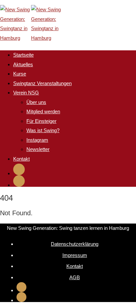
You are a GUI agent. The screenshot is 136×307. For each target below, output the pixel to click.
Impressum (74, 255)
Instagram (37, 140)
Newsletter (38, 149)
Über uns (36, 102)
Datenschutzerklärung (74, 244)
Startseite (23, 55)
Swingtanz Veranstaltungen (42, 83)
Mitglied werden (43, 111)
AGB (74, 277)
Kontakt (21, 159)
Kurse (19, 74)
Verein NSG (26, 92)
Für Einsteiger (41, 121)
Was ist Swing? (42, 130)
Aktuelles (23, 64)
